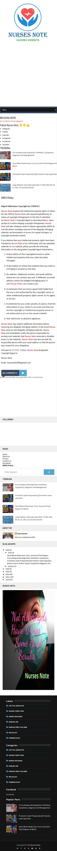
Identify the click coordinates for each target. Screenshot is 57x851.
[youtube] (36, 848)
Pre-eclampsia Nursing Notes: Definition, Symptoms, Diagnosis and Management (33, 153)
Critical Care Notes (16, 706)
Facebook (6, 141)
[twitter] (17, 848)
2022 (8, 574)
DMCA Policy (8, 465)
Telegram (6, 129)
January (11, 566)
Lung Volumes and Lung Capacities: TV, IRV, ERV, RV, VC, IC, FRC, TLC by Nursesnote (33, 518)
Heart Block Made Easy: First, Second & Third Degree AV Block (34, 828)
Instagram (6, 138)
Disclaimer (7, 463)
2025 (8, 569)
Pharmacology (14, 738)
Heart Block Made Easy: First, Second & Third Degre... (28, 555)
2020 (8, 579)
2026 (8, 550)
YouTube (5, 144)
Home (5, 454)
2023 (8, 571)
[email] (32, 848)
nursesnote (22, 533)
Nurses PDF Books (15, 717)
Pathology (13, 733)
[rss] (28, 848)
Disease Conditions (16, 711)
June (10, 552)
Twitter (5, 132)
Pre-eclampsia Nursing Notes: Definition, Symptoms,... (28, 558)
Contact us (7, 461)
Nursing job (13, 722)
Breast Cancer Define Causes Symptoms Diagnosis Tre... (29, 563)
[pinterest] (39, 848)
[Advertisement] (28, 75)
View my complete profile (25, 537)
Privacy (5, 458)
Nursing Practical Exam (18, 727)
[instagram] (24, 848)
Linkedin (5, 135)
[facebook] (21, 848)
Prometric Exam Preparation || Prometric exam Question (35, 174)
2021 (8, 577)
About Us (6, 456)
